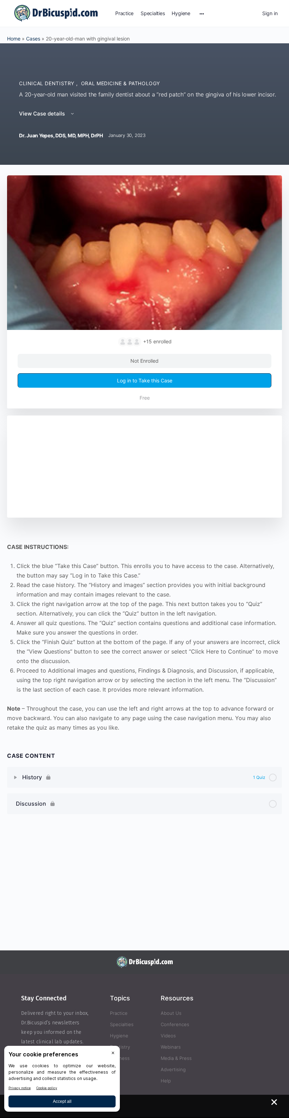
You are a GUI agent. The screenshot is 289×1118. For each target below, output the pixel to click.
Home (13, 39)
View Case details (42, 113)
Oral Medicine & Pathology (120, 83)
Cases (33, 39)
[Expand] (15, 777)
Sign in (270, 13)
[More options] (201, 13)
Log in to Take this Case (144, 380)
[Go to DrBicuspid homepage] (56, 13)
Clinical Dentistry (47, 83)
